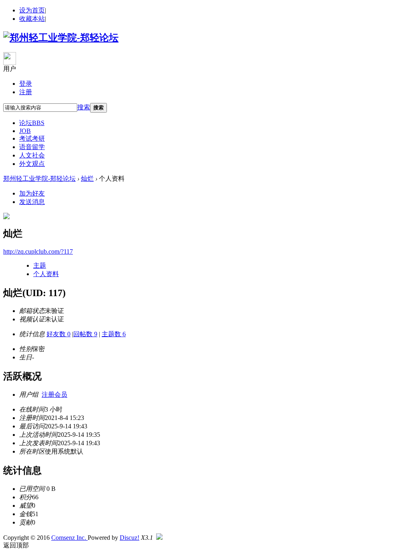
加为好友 (32, 193)
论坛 (31, 122)
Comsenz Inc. (69, 537)
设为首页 (32, 10)
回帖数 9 (85, 334)
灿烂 (87, 178)
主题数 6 (114, 334)
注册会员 (54, 394)
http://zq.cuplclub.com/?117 (38, 251)
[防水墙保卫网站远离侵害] (159, 537)
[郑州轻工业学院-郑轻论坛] (61, 37)
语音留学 (32, 146)
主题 (39, 265)
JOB (25, 130)
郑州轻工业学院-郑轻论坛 (39, 178)
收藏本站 (32, 18)
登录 (25, 83)
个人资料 (46, 273)
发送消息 (32, 201)
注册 (25, 92)
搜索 (83, 107)
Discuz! (129, 537)
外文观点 (32, 163)
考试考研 (32, 138)
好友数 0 (58, 334)
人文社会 (32, 155)
